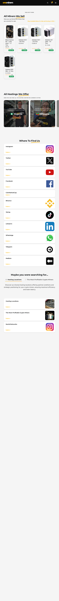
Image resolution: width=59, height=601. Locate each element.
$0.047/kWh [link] (16, 118)
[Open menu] (55, 2)
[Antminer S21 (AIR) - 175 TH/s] (49, 31)
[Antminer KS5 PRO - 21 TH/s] (10, 61)
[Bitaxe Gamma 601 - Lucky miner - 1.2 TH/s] (10, 31)
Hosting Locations (14, 280)
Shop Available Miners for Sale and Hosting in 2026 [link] (41, 21)
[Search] (47, 2)
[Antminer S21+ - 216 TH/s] (36, 31)
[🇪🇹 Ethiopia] (42, 113)
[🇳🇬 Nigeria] (16, 113)
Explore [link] (8, 152)
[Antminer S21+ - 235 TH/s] (23, 31)
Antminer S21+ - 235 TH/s (23, 40)
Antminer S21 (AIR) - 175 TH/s (49, 41)
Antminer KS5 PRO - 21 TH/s (9, 70)
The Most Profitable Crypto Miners (40, 280)
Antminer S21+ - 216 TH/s (36, 40)
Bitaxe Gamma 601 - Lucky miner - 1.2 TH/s (9, 42)
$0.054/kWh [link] (42, 118)
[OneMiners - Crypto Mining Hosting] (8, 3)
